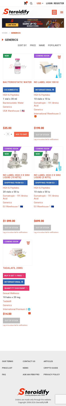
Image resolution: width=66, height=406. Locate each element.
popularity (54, 45)
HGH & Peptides (11, 95)
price (33, 45)
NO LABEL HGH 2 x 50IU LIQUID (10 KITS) (16, 176)
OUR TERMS (7, 361)
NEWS (25, 368)
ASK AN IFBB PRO (31, 374)
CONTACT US (29, 361)
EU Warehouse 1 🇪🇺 (13, 206)
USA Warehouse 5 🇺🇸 (14, 110)
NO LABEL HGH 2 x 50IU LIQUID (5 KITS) (47, 176)
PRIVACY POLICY (52, 374)
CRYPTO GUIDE (51, 368)
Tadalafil (7, 301)
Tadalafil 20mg (13, 268)
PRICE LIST (7, 368)
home (5, 33)
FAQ (4, 374)
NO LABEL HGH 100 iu (46, 82)
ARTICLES (48, 361)
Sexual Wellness (11, 293)
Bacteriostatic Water (13, 103)
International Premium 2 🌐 (17, 309)
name (42, 45)
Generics (7, 106)
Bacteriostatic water (17, 82)
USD (39, 3)
